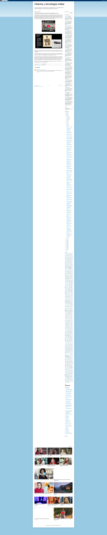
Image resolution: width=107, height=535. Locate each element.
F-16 (65, 296)
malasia (70, 327)
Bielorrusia (66, 273)
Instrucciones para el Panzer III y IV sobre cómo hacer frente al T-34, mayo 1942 (69, 392)
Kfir (70, 318)
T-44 (70, 364)
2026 (66, 112)
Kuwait (66, 321)
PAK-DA (66, 345)
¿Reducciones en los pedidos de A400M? (68, 174)
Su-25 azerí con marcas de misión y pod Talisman (69, 137)
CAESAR (66, 277)
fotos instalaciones (70, 300)
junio (67, 122)
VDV (68, 377)
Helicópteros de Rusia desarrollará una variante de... (68, 207)
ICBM (71, 306)
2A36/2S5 (68, 253)
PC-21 (71, 346)
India (72, 309)
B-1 (72, 268)
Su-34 (68, 362)
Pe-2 (65, 347)
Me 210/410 (70, 329)
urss (72, 375)
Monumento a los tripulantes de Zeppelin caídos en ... (69, 217)
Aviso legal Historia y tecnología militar (68, 412)
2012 (66, 249)
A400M (66, 257)
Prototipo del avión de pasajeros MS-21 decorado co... (68, 166)
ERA (66, 291)
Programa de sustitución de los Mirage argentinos (69, 403)
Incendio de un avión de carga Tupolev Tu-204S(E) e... (69, 183)
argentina (69, 265)
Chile (65, 281)
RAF (67, 350)
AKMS (65, 87)
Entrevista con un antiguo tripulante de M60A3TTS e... (69, 139)
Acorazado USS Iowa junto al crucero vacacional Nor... (69, 198)
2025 (66, 113)
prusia (71, 349)
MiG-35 (67, 335)
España (70, 291)
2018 (66, 243)
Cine (70, 281)
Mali (65, 328)
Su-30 (70, 361)
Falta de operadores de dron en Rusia (69, 176)
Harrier (70, 303)
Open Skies (69, 342)
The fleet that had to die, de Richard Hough (69, 235)
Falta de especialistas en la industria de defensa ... (69, 140)
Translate (71, 109)
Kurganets (69, 320)
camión (72, 277)
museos (72, 339)
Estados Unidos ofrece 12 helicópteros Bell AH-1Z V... (69, 135)
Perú (70, 347)
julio (66, 121)
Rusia (71, 354)
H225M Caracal (66, 303)
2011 (66, 250)
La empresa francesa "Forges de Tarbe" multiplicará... (68, 129)
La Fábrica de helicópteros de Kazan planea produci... (69, 224)
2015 (66, 246)
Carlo (65, 62)
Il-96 (72, 308)
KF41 (67, 318)
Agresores (66, 258)
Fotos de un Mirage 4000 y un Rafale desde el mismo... (69, 153)
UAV (68, 373)
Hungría (66, 306)
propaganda (67, 349)
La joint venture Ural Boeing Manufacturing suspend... (69, 195)
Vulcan (72, 379)
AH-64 (72, 258)
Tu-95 (65, 372)
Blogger (60, 525)
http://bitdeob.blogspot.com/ (69, 432)
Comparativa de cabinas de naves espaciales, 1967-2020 (69, 389)
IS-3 (66, 311)
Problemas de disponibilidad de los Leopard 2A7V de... (69, 163)
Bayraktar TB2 (71, 271)
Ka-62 (67, 316)
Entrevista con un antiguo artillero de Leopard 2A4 (69, 170)
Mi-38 (68, 332)
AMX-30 (70, 260)
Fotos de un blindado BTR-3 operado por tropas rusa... (69, 133)
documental (71, 286)
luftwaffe (69, 324)
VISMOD (66, 379)
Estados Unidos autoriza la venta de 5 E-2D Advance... (69, 185)
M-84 (70, 325)
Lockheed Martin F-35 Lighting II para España (68, 401)
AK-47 (68, 259)
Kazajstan (66, 317)
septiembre (67, 119)
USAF (66, 376)
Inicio (49, 85)
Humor (70, 305)
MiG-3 (69, 334)
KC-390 (69, 317)
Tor (71, 369)
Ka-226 (70, 315)
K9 (67, 315)
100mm (65, 253)
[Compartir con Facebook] (44, 64)
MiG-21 (72, 333)
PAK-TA (72, 345)
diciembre (67, 116)
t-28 (66, 364)
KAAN (69, 316)
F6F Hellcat (66, 298)
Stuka (70, 359)
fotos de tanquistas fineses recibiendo (68, 45)
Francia (67, 301)
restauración (71, 351)
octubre (67, 118)
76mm (69, 255)
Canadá (67, 278)
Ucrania (71, 373)
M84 (68, 327)
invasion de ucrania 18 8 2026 (68, 67)
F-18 (68, 296)
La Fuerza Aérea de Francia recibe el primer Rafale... (69, 213)
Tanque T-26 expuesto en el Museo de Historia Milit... (69, 145)
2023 (66, 115)
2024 (66, 114)
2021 (66, 240)
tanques (69, 367)
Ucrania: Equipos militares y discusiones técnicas (69, 393)
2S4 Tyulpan (66, 254)
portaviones (66, 348)
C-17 (72, 276)
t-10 (70, 363)
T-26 (72, 363)
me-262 (68, 330)
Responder (37, 72)
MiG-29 (66, 334)
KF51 (69, 318)
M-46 (67, 325)
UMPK (70, 375)
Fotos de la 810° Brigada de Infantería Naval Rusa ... (69, 157)
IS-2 (72, 310)
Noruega (69, 341)
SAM (66, 356)
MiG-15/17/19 (68, 333)
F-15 (70, 295)
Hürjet (69, 306)
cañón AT (70, 278)
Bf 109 (68, 272)
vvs (66, 380)
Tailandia (70, 366)
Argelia (66, 265)
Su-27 (67, 361)
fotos (65, 300)
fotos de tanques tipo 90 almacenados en (68, 27)
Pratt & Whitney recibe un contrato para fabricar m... (69, 193)
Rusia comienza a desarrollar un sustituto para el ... (69, 215)
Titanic (69, 369)
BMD (69, 273)
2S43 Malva (69, 254)
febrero (67, 237)
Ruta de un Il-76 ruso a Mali (69, 127)
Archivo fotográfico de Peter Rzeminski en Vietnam (69, 399)
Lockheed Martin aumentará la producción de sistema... (69, 228)
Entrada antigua (60, 85)
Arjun (72, 265)
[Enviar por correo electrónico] (42, 64)
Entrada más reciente (37, 85)
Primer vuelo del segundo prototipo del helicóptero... (69, 143)
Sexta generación (71, 356)
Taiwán (65, 367)
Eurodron (71, 293)
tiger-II (66, 369)
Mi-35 (66, 332)
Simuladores (70, 357)
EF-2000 (66, 288)
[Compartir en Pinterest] (45, 64)
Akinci (71, 259)
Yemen (70, 381)
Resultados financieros (69, 352)
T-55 (72, 364)
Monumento (71, 337)
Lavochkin (69, 322)
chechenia (66, 280)
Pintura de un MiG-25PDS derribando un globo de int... (69, 189)
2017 (66, 244)
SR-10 (69, 358)
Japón (67, 313)
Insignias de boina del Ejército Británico (68, 220)
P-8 (65, 344)
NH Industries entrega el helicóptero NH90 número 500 (69, 149)
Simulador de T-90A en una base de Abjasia (69, 211)
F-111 (67, 295)
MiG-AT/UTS (70, 335)
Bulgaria (66, 276)
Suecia (66, 363)
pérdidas (68, 347)
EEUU (70, 287)
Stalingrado (67, 359)
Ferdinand (72, 298)
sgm (66, 357)
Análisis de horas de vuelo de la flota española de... (69, 205)
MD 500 (68, 329)
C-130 (69, 276)
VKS (68, 379)
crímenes (69, 283)
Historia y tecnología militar (49, 4)
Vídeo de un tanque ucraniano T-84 (68, 131)
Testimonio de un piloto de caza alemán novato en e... (69, 169)
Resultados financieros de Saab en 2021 (69, 219)
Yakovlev (66, 381)
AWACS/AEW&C (69, 268)
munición (67, 339)
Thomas (37, 69)
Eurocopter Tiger (67, 293)
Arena (71, 264)
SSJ (72, 358)
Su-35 (70, 362)
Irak (66, 310)
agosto (67, 120)
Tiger (72, 368)
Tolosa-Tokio (67, 430)
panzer (66, 346)
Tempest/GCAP (67, 368)
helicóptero (69, 304)
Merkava (71, 330)
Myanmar (68, 340)
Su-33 (65, 362)
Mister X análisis (67, 429)
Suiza (68, 363)
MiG (65, 333)
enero (67, 238)
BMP (72, 273)
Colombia (66, 282)
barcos (66, 271)
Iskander (70, 311)
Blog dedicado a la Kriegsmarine (68, 417)
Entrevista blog (71, 290)
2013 (66, 248)
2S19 (70, 253)
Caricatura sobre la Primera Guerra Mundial (69, 161)
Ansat (69, 263)
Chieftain (70, 280)
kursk (72, 320)
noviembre (67, 117)
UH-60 (67, 375)
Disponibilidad (71, 285)
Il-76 (69, 308)
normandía (66, 341)
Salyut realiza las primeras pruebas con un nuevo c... (69, 187)
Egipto (70, 288)
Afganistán (70, 257)
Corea (69, 282)
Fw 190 (71, 301)
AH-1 (69, 258)
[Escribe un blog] (43, 64)
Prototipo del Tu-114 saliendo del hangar (68, 230)
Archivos (68, 264)
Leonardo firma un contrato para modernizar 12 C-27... (69, 200)
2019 (66, 242)
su (72, 359)
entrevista (66, 290)
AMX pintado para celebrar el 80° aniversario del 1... (69, 179)
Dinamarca (66, 285)
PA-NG (67, 344)
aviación (66, 267)
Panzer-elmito (67, 427)
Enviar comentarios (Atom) (41, 86)
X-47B (69, 380)
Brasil (65, 275)
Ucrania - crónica (70, 374)
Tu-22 (70, 371)
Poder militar (67, 428)
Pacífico (70, 344)
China (68, 281)
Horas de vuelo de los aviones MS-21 (68, 178)
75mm (67, 255)
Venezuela (71, 377)
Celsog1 (66, 83)
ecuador (67, 287)
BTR (70, 275)
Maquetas (71, 328)
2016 (66, 245)
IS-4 (68, 311)
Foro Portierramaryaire (68, 420)
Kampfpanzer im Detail (68, 425)
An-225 (67, 262)
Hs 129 (67, 305)
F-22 (70, 296)
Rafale (70, 350)
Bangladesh (66, 270)
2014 (66, 247)
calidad (69, 277)
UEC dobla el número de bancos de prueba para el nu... (69, 155)
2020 (66, 241)
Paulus (68, 346)
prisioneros (71, 348)
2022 (66, 239)
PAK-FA (69, 345)
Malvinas (67, 328)
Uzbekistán (69, 376)
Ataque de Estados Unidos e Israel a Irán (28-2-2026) (69, 408)
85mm (72, 255)
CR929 (65, 283)
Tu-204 (68, 371)
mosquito (67, 338)
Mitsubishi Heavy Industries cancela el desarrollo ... (69, 201)
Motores (70, 338)
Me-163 (65, 330)
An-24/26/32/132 (71, 262)
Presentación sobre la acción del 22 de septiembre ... (68, 204)
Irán (69, 310)
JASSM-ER (71, 313)
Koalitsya (66, 320)
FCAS (68, 298)
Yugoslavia (66, 382)
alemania (66, 260)
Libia (70, 323)
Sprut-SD (67, 358)
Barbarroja (70, 270)
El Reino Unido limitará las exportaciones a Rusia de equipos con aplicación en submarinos (69, 406)
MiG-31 (72, 334)
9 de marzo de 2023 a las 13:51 (42, 69)
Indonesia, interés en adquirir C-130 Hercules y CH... (69, 226)
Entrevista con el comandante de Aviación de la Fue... (69, 160)
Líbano (68, 323)
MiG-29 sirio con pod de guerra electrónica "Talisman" (69, 395)
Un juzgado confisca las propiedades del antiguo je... (69, 147)
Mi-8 (70, 332)
